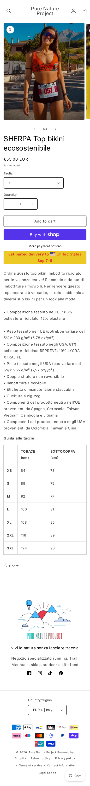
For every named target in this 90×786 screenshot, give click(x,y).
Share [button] (14, 566)
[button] (9, 11)
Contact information (61, 765)
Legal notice (47, 773)
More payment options (45, 246)
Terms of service (30, 765)
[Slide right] (55, 129)
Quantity (10, 194)
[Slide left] (34, 129)
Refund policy (40, 758)
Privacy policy (65, 758)
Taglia (8, 173)
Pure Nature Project (43, 752)
